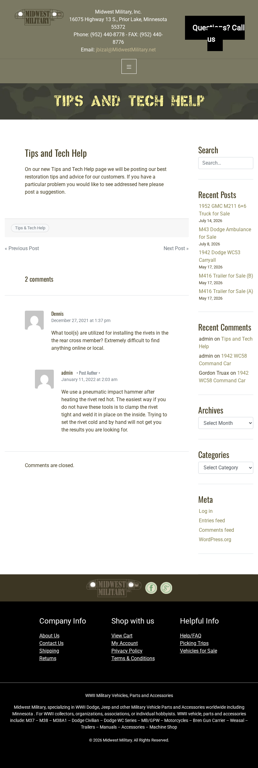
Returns (47, 658)
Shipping (49, 651)
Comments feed (216, 530)
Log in (206, 511)
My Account (124, 643)
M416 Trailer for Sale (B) (226, 276)
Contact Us (51, 643)
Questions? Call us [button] (219, 33)
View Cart (121, 636)
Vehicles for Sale (198, 651)
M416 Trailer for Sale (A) (226, 291)
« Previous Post (22, 248)
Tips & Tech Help (30, 228)
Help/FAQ (190, 636)
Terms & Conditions (133, 658)
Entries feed (212, 521)
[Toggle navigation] (129, 66)
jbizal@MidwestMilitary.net (126, 50)
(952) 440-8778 (107, 35)
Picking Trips (194, 643)
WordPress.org (215, 539)
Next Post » (176, 248)
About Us (49, 636)
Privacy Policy (127, 651)
